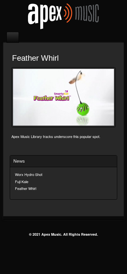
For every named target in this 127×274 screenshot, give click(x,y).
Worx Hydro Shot (28, 174)
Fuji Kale (21, 181)
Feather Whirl (25, 188)
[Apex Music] (63, 16)
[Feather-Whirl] (63, 97)
